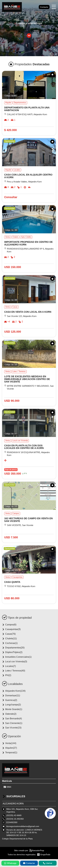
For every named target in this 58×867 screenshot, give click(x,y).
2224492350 (11, 822)
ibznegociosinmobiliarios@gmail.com (22, 826)
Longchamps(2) (13, 704)
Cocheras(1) (11, 643)
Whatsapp (11, 863)
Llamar (49, 863)
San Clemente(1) (13, 723)
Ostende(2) (10, 714)
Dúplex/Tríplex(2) (13, 652)
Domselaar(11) (12, 695)
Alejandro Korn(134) (15, 691)
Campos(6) (10, 624)
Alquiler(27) (11, 748)
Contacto (44, 7)
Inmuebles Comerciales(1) (18, 657)
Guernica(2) (11, 700)
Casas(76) (10, 634)
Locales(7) (10, 666)
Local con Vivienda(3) (16, 661)
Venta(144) (10, 743)
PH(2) (8, 675)
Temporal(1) (11, 752)
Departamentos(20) (14, 647)
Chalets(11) (11, 638)
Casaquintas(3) (13, 629)
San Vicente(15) (13, 727)
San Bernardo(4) (13, 718)
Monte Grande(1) (13, 709)
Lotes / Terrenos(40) (15, 670)
